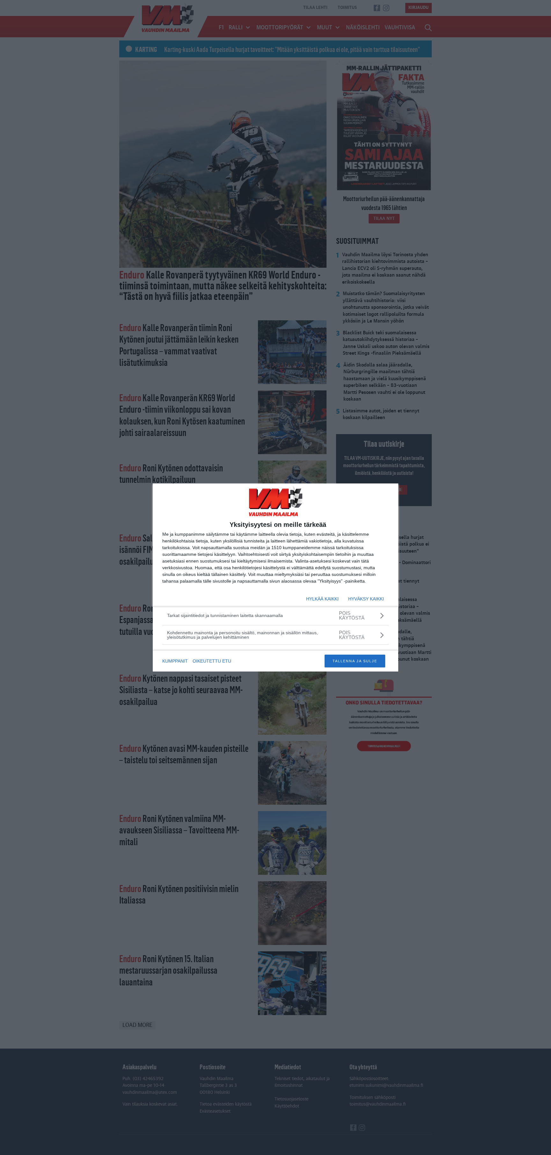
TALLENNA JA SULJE (355, 661)
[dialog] (275, 577)
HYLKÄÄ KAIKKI (322, 598)
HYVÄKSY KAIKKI (366, 598)
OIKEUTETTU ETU (212, 661)
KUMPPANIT (175, 661)
